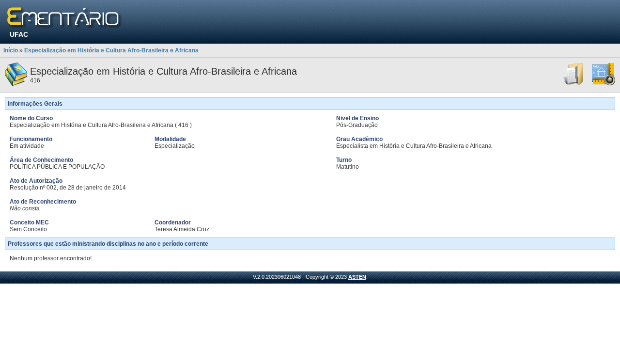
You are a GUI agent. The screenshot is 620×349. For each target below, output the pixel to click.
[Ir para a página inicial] (64, 18)
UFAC (19, 34)
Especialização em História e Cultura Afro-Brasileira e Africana (111, 50)
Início (10, 50)
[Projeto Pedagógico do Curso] (603, 83)
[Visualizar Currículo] (574, 83)
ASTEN (357, 277)
